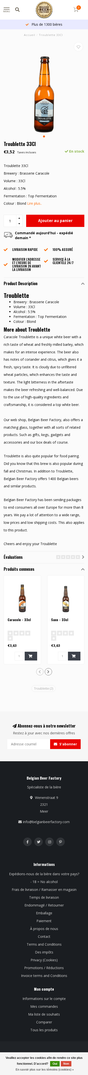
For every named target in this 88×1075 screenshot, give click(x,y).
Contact (44, 936)
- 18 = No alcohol (44, 881)
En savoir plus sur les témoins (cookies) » (45, 1069)
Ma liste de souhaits (44, 1014)
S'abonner (67, 744)
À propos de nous (44, 928)
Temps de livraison (44, 897)
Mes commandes (44, 1006)
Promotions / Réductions (44, 967)
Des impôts (44, 952)
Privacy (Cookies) (44, 960)
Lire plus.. (34, 203)
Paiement (44, 920)
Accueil (29, 35)
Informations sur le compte (44, 998)
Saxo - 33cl (59, 619)
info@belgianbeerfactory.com (46, 821)
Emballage (44, 913)
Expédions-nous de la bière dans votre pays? (44, 874)
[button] (44, 136)
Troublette (43, 688)
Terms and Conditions (44, 944)
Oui (55, 1063)
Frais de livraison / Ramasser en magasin (44, 889)
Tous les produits (44, 1030)
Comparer (44, 1022)
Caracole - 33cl (19, 619)
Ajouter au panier (55, 220)
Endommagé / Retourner (44, 905)
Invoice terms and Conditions (44, 975)
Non (66, 1063)
